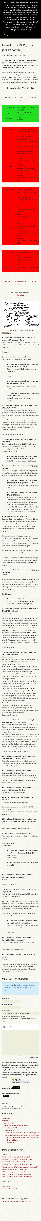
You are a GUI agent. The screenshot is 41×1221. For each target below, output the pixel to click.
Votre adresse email (8, 1004)
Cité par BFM (6, 1154)
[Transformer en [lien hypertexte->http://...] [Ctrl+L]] (10, 1026)
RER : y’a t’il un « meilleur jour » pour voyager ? (17, 1177)
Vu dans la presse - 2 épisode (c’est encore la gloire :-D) (20, 1167)
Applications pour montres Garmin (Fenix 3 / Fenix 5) (21, 1137)
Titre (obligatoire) (7, 1010)
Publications (6, 1118)
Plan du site (5, 1201)
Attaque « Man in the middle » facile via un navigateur (21, 1133)
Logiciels (5, 1120)
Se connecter (14, 1201)
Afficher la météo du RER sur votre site (14, 1169)
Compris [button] (7, 35)
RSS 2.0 (28, 1201)
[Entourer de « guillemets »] (16, 1026)
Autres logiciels (9, 1142)
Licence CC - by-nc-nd (9, 1189)
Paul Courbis (22, 55)
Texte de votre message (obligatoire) (13, 1016)
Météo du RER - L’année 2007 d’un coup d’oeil (17, 1164)
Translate (17, 1108)
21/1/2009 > (34, 98)
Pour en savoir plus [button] (24, 30)
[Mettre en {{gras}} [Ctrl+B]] (4, 1026)
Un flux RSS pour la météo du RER (13, 1162)
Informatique (6, 1186)
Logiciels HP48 (9, 1130)
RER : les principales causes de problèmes (15, 1172)
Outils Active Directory (11, 1140)
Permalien (20, 295)
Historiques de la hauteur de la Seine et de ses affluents (21, 1135)
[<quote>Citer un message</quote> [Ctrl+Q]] (13, 1026)
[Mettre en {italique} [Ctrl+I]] (7, 1026)
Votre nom (5, 999)
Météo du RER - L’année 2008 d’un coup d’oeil (17, 1159)
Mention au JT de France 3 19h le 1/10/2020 (16, 1157)
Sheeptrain (13, 330)
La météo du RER (10, 1128)
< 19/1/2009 (7, 98)
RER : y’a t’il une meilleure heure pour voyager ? (17, 1174)
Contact (22, 1201)
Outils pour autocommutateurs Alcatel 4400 (18, 1125)
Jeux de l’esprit (9, 1123)
